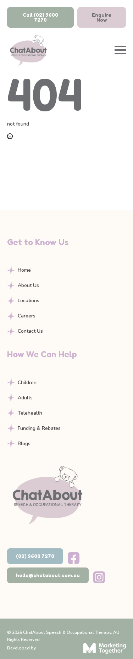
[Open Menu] (120, 50)
